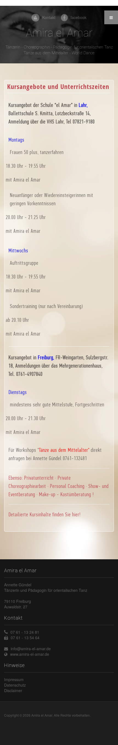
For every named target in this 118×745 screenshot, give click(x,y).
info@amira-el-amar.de (31, 648)
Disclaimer (13, 690)
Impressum (14, 679)
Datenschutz (15, 685)
